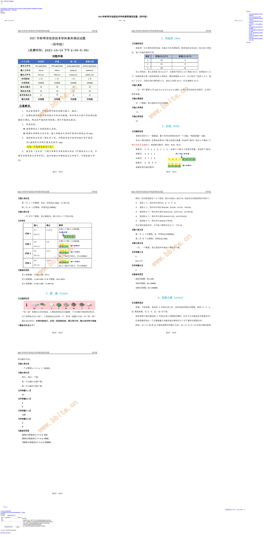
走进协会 (5, 8)
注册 (10, 1)
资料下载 (31, 8)
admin (238, 509)
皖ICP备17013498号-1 (6, 532)
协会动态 (14, 8)
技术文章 (22, 8)
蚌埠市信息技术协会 (5, 10)
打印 (232, 509)
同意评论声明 (9, 527)
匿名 (19, 517)
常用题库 (40, 8)
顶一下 (6, 507)
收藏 (227, 509)
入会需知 (9, 8)
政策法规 (27, 8)
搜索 (12, 1)
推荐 (229, 509)
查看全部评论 (10, 515)
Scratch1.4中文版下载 (6, 511)
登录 (7, 1)
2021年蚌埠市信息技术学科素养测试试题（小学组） (13, 512)
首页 (2, 8)
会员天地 (18, 8)
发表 (18, 527)
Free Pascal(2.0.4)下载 (255, 16)
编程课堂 (36, 8)
